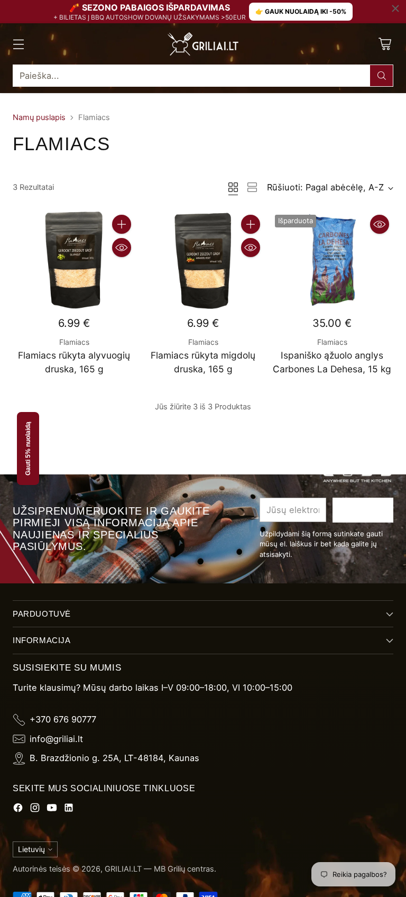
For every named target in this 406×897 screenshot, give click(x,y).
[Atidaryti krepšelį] (384, 44)
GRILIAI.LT (123, 869)
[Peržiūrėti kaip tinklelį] (233, 187)
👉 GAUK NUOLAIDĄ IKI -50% (300, 11)
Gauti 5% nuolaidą (28, 448)
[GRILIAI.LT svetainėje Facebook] (18, 809)
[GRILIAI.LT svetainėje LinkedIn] (68, 809)
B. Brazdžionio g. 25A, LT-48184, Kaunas (114, 758)
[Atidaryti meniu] (18, 44)
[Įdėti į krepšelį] (121, 224)
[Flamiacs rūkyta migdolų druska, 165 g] (203, 259)
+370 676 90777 (63, 719)
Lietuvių (31, 849)
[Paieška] (381, 76)
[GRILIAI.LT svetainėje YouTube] (51, 809)
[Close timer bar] (395, 8)
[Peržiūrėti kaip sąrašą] (252, 187)
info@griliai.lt (56, 739)
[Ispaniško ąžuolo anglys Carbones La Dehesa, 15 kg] (332, 259)
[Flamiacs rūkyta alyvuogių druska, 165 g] (74, 259)
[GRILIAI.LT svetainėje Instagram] (35, 809)
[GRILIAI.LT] (203, 43)
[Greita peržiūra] (121, 247)
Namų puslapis (39, 117)
